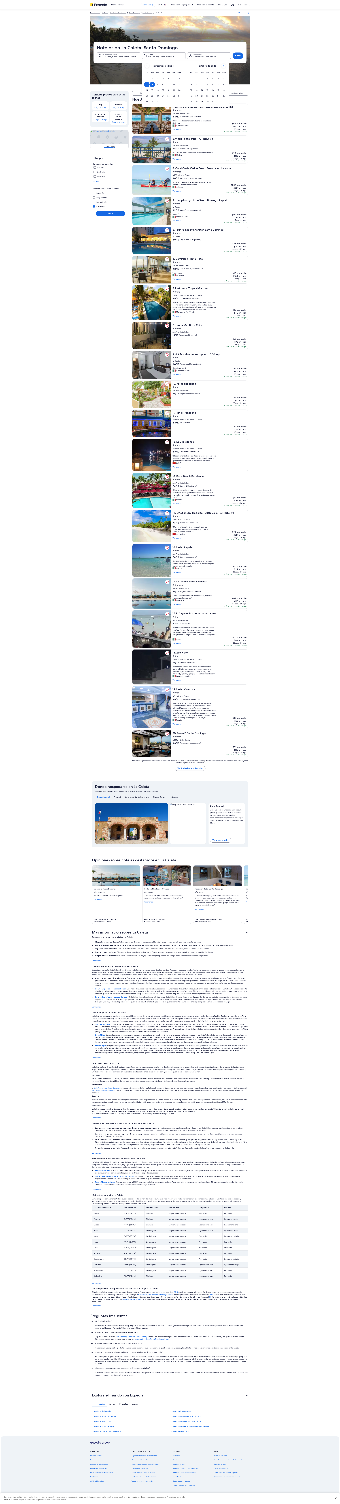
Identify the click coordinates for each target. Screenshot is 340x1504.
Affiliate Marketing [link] (97, 1481)
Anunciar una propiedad (182, 5)
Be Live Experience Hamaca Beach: (111, 989)
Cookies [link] (175, 1460)
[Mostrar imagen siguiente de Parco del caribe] (168, 394)
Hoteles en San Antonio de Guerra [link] (107, 1431)
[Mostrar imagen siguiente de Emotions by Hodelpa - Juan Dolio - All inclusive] (168, 526)
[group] (226, 815)
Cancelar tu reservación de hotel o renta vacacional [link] (232, 1460)
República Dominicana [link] (118, 13)
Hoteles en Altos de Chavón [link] (104, 1416)
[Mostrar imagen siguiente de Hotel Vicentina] (168, 707)
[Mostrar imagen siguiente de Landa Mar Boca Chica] (168, 336)
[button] (152, 79)
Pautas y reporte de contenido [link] (184, 1485)
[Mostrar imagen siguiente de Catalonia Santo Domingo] (168, 593)
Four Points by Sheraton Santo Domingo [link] (132, 1336)
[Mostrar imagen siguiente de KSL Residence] (168, 455)
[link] (167, 107)
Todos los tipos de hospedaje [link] (142, 1481)
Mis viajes (222, 5)
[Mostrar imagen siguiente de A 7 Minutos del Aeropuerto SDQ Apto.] (168, 365)
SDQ (176, 1292)
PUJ (212, 1294)
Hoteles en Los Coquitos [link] (181, 1411)
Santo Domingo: (103, 1024)
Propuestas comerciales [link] (98, 1468)
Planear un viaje (244, 13)
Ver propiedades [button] (220, 840)
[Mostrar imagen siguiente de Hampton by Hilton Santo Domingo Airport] (168, 211)
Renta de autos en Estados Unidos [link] (143, 1477)
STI (210, 1297)
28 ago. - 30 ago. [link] (100, 119)
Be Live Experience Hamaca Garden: (111, 997)
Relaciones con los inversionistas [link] (101, 1473)
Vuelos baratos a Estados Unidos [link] (143, 1473)
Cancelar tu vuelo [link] (220, 1464)
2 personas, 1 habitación (204, 56)
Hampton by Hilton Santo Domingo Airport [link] (151, 1339)
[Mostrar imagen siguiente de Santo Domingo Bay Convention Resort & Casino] (168, 119)
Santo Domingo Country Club (104, 1090)
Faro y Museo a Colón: (105, 1182)
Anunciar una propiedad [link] (99, 1464)
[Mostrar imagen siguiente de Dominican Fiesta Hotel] (168, 270)
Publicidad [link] (94, 1477)
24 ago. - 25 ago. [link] (100, 107)
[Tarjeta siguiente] (245, 895)
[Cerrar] (336, 1498)
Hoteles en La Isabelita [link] (102, 1411)
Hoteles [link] (105, 13)
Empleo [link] (93, 1460)
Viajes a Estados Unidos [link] (139, 1468)
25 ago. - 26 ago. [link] (118, 107)
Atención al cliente (205, 5)
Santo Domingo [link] (134, 13)
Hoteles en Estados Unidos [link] (141, 1460)
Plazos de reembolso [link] (221, 1468)
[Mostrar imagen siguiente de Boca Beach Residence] (168, 490)
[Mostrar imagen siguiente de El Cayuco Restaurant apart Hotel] (168, 629)
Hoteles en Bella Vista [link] (179, 1431)
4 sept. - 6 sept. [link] (118, 122)
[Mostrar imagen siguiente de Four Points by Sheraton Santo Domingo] (168, 240)
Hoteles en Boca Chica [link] (102, 1421)
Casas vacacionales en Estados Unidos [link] (144, 1464)
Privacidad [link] (176, 1456)
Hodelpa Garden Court (131, 1299)
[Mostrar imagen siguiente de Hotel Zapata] (168, 560)
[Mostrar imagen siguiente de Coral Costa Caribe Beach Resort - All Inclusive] (168, 180)
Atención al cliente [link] (220, 1456)
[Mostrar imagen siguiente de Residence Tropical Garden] (168, 303)
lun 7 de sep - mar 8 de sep (161, 56)
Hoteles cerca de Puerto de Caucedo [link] (186, 1416)
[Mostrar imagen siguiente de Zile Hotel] (168, 667)
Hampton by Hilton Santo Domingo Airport (155, 1294)
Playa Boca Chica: (103, 1170)
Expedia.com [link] (95, 13)
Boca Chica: (100, 1035)
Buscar (238, 55)
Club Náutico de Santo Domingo (107, 1088)
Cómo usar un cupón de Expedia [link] (225, 1473)
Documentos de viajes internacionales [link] (227, 1477)
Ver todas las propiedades (190, 768)
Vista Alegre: (101, 1045)
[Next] (165, 823)
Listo (110, 213)
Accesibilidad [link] (177, 1477)
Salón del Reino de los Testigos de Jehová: (115, 1176)
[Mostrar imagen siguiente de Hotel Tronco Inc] (168, 423)
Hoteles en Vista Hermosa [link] (103, 1426)
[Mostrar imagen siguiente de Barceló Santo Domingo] (168, 744)
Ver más (95, 181)
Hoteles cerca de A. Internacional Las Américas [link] (190, 1426)
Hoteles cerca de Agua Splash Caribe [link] (186, 1421)
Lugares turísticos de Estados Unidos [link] (144, 1456)
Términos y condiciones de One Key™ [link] (186, 1468)
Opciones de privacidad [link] (181, 1481)
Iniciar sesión (244, 5)
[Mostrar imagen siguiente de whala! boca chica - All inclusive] (168, 149)
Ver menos (177, 129)
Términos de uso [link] (178, 1464)
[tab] (103, 797)
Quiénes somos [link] (95, 1456)
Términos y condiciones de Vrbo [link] (184, 1473)
